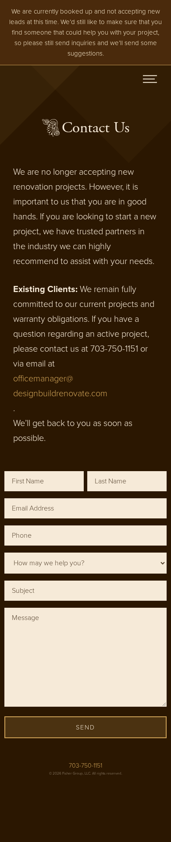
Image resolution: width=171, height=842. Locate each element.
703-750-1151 (85, 765)
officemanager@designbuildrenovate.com (60, 386)
